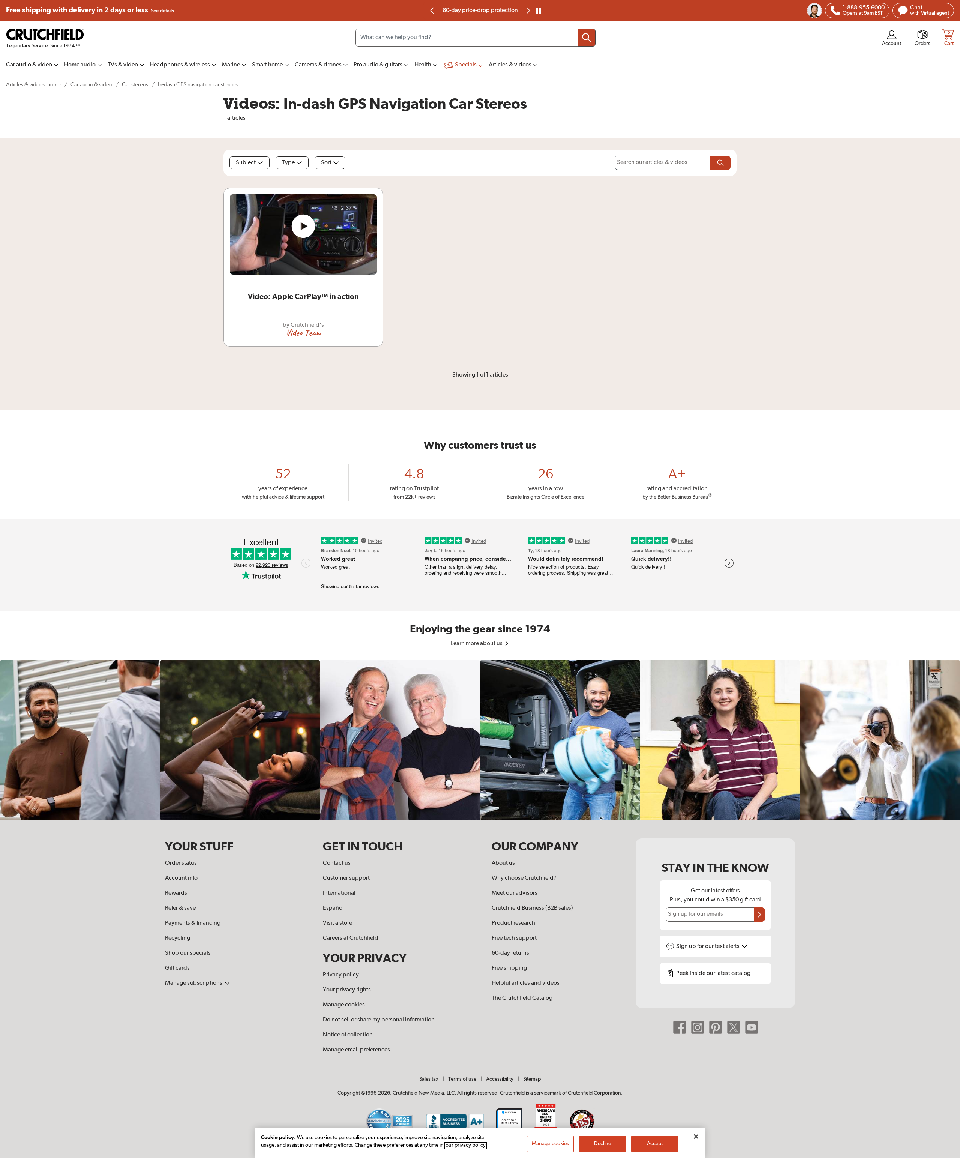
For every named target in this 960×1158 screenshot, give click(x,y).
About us (503, 863)
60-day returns (480, 11)
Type (288, 163)
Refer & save (180, 908)
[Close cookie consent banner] (696, 1137)
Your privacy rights (347, 990)
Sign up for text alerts (708, 946)
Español (333, 908)
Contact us (337, 863)
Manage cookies (344, 1005)
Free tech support (514, 938)
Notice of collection (348, 1035)
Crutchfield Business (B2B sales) (532, 908)
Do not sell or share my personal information (379, 1020)
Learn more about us (477, 644)
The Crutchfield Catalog (522, 998)
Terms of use (462, 1079)
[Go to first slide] (528, 11)
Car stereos (135, 84)
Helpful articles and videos (526, 983)
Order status (181, 863)
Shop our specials (188, 953)
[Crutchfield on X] (733, 1027)
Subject (246, 163)
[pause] (538, 10)
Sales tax (428, 1079)
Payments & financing (192, 923)
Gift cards (177, 968)
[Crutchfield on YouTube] (751, 1027)
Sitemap (532, 1079)
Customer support (346, 878)
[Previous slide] (432, 11)
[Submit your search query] (587, 38)
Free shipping (90, 10)
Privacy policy (341, 975)
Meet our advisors (514, 893)
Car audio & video (91, 84)
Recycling (177, 938)
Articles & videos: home (33, 84)
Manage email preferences (356, 1050)
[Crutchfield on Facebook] (679, 1027)
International (339, 893)
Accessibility (499, 1079)
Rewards (176, 893)
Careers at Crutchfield (350, 938)
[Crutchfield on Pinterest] (715, 1027)
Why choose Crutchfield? (524, 878)
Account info (181, 878)
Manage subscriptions (194, 983)
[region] (480, 740)
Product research (513, 923)
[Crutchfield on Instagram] (697, 1027)
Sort (326, 163)
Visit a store (337, 923)
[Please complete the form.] (720, 163)
